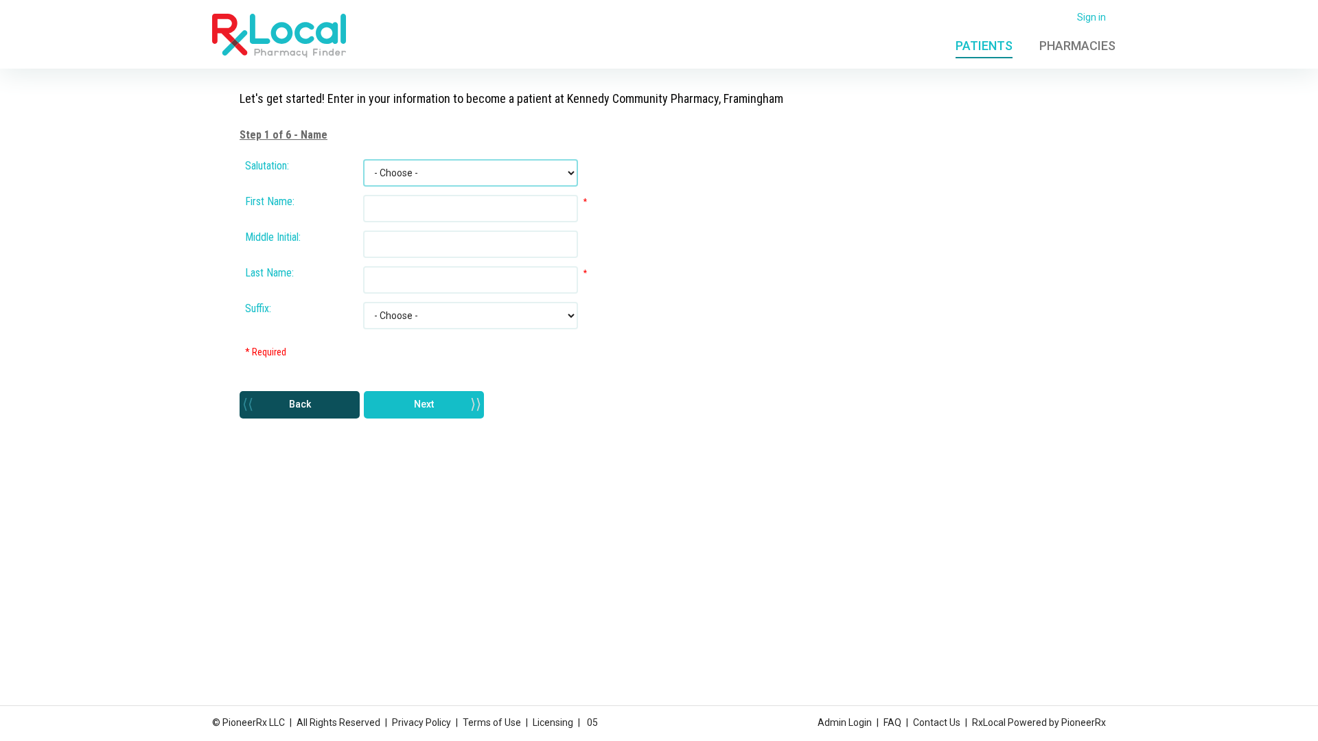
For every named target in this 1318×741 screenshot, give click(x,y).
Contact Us (936, 722)
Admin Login (845, 722)
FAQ (892, 722)
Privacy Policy (421, 722)
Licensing (553, 722)
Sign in (1091, 17)
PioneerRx (1083, 722)
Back (300, 404)
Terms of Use (492, 722)
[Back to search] (279, 35)
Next (424, 404)
